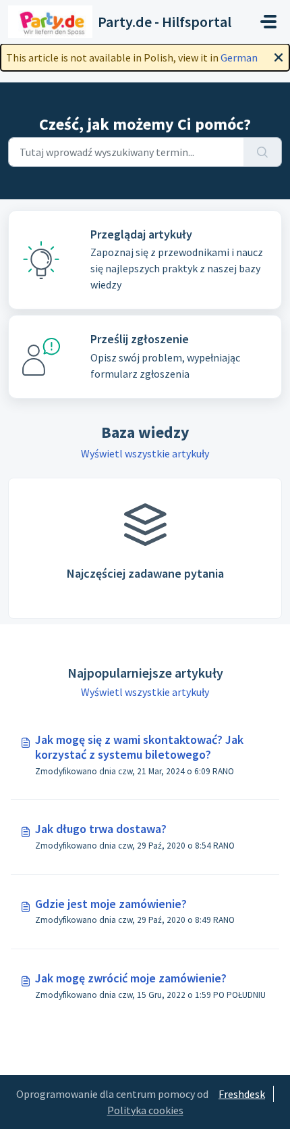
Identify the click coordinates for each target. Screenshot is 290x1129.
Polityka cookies (145, 1110)
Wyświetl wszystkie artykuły (145, 453)
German (239, 57)
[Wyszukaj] (262, 152)
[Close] (278, 56)
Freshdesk (242, 1094)
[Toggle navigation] (268, 21)
